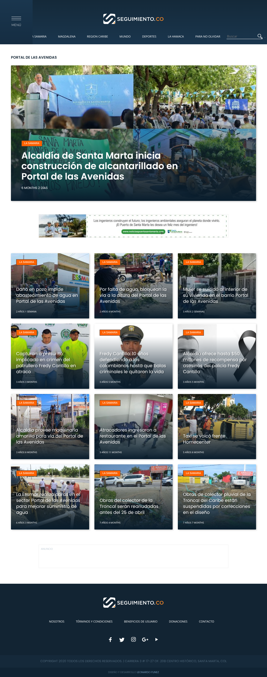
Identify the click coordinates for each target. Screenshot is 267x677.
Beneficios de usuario (140, 622)
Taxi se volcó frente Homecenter (204, 439)
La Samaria (38, 37)
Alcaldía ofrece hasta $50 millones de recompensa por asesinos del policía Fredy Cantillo (215, 362)
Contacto (206, 622)
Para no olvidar (207, 37)
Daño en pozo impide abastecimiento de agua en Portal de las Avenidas (47, 295)
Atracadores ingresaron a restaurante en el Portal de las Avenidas (133, 436)
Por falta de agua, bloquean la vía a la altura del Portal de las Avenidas (133, 295)
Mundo (125, 37)
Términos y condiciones (94, 622)
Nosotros (56, 622)
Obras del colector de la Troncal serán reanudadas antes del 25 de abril (129, 506)
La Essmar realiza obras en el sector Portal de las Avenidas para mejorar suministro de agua (48, 503)
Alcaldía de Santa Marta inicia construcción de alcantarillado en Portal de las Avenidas (99, 166)
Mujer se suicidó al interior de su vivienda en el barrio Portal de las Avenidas (215, 295)
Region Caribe (97, 37)
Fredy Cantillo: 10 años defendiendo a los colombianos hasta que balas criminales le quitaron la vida (133, 362)
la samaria (31, 143)
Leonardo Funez (148, 672)
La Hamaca (176, 37)
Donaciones (178, 622)
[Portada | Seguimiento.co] (134, 18)
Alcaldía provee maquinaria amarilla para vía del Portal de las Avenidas (49, 436)
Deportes (149, 37)
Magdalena (66, 37)
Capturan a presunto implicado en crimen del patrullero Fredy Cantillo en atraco (46, 362)
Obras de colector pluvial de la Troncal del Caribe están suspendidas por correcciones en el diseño (217, 503)
